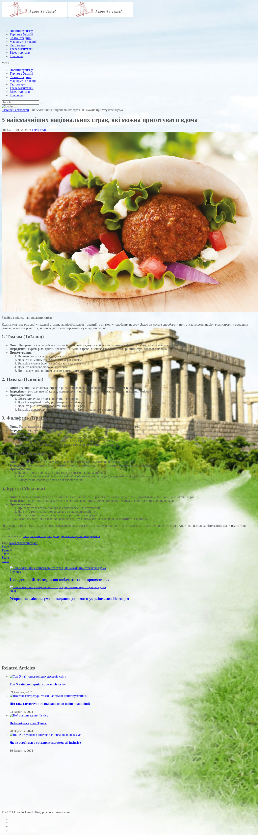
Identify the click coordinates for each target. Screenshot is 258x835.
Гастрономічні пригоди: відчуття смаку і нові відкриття (61, 536)
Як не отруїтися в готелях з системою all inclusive (45, 742)
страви (33, 543)
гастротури (21, 543)
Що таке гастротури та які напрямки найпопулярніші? (50, 703)
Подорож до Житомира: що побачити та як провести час (59, 579)
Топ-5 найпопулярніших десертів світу (38, 684)
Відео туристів (20, 52)
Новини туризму (21, 70)
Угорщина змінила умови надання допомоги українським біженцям (69, 599)
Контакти (16, 56)
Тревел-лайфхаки (21, 49)
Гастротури (17, 45)
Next (13, 590)
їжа (11, 543)
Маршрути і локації (23, 80)
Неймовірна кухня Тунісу (28, 723)
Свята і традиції (20, 77)
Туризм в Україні (21, 73)
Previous (15, 571)
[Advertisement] (75, 35)
